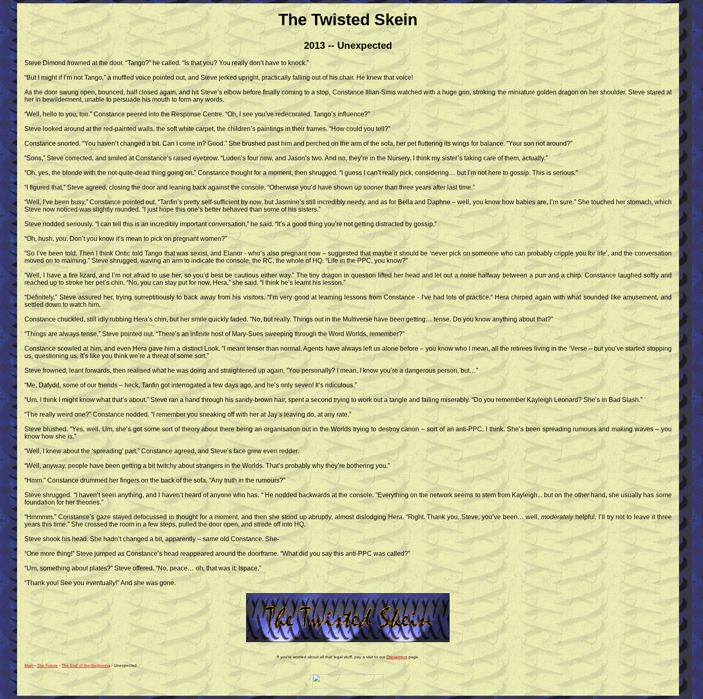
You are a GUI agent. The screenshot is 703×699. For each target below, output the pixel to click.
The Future (47, 665)
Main (28, 665)
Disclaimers (396, 657)
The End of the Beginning (85, 665)
